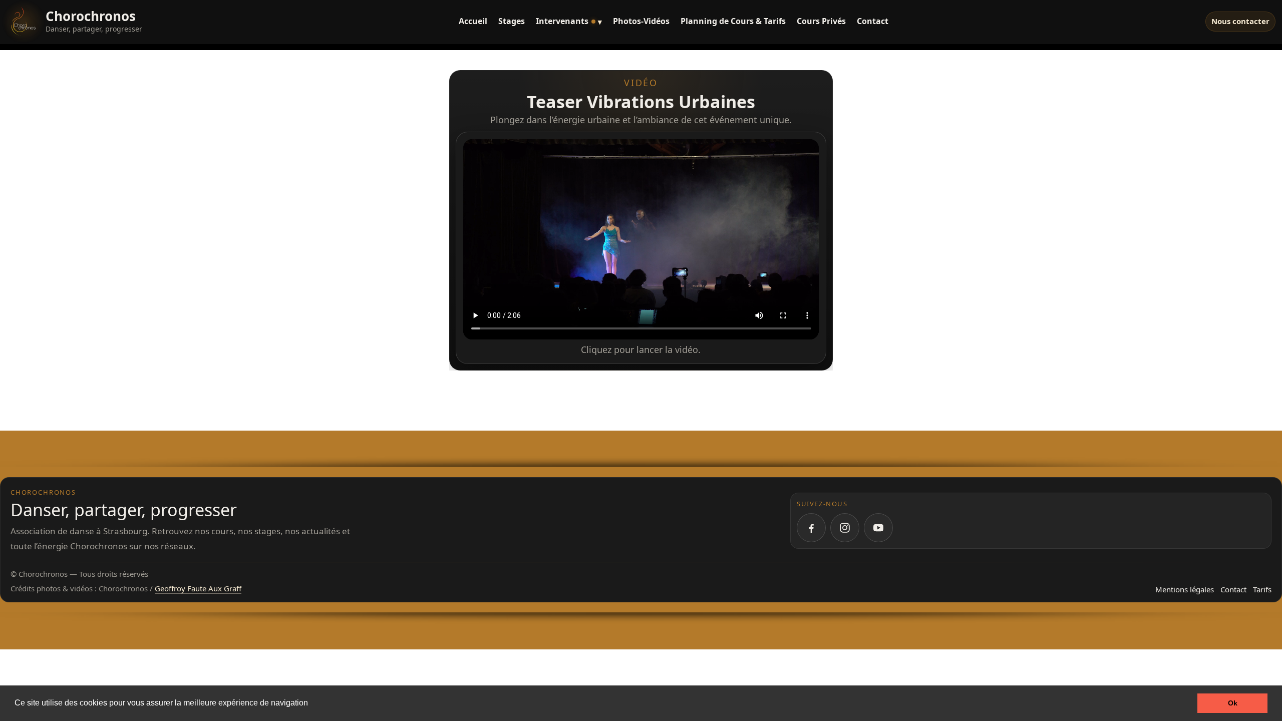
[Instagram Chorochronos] (844, 527)
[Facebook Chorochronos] (811, 527)
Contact (872, 21)
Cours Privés (821, 21)
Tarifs (1262, 589)
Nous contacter (1240, 21)
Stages (511, 21)
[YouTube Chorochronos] (878, 527)
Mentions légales (1184, 589)
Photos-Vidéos (641, 21)
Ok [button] (1232, 703)
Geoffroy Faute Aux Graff (198, 588)
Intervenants (569, 21)
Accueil (473, 21)
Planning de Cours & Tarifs (733, 21)
